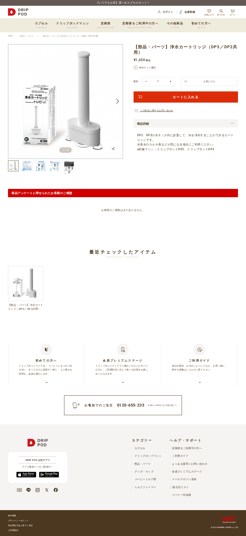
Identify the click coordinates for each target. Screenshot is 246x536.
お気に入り (209, 14)
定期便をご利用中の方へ (140, 25)
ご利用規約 (13, 530)
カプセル (140, 448)
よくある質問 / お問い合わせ (189, 463)
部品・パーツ (27, 36)
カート (233, 14)
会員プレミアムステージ (187, 471)
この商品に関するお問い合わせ (156, 110)
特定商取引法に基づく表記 (20, 525)
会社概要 (12, 515)
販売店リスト (181, 487)
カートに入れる (186, 97)
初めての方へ (201, 25)
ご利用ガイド (180, 455)
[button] (13, 101)
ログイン (168, 12)
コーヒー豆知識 (181, 494)
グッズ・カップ (144, 471)
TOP (10, 36)
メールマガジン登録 (184, 479)
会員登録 (189, 12)
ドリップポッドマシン (148, 455)
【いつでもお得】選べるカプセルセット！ (123, 2)
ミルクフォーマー (145, 487)
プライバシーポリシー (18, 520)
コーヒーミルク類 (145, 479)
